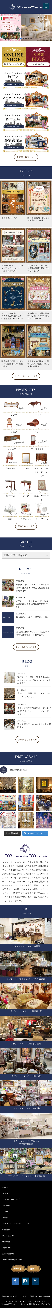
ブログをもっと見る (27, 739)
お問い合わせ (8, 1253)
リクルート (7, 1247)
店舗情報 (6, 1229)
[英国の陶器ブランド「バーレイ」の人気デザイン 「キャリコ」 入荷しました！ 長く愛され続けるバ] (44, 803)
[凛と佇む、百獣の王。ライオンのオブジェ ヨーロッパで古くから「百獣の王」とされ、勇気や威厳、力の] (8, 785)
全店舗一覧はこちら (25, 157)
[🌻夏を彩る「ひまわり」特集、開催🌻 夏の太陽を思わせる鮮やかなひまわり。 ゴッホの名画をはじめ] (44, 785)
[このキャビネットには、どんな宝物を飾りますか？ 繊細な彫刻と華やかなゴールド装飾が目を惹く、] (26, 820)
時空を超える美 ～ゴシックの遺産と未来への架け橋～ (12, 363)
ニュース (6, 1211)
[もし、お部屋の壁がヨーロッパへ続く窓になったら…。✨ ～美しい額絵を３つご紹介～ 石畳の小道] (26, 785)
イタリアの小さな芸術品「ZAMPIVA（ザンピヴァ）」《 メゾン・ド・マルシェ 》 (34, 711)
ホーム (5, 1187)
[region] (26, 27)
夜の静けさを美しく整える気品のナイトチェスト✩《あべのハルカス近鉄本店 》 (34, 680)
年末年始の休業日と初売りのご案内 (33, 617)
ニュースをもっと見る (26, 647)
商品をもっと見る (26, 526)
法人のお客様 (8, 1235)
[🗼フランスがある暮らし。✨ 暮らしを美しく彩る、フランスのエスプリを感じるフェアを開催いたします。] (8, 820)
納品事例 (6, 1241)
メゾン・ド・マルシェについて (16, 1223)
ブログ (5, 1217)
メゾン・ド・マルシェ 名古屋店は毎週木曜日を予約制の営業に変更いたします (33, 604)
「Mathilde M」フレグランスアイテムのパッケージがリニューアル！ (12, 268)
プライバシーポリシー (12, 1259)
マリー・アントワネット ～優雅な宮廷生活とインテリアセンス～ (39, 268)
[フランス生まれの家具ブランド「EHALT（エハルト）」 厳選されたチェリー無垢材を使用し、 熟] (26, 803)
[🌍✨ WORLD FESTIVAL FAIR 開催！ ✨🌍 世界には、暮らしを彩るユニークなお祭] (8, 803)
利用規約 (32, 1304)
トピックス (7, 1205)
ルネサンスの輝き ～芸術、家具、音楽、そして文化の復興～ (38, 363)
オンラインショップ (11, 1199)
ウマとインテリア (9, 218)
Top (45, 1301)
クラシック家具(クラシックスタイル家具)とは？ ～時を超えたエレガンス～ (13, 316)
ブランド (6, 1193)
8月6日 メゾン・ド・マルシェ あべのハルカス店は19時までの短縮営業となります (33, 588)
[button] (26, 27)
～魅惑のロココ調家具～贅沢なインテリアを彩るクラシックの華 (38, 316)
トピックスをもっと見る (26, 376)
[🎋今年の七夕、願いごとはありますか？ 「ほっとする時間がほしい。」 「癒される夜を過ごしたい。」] (44, 820)
